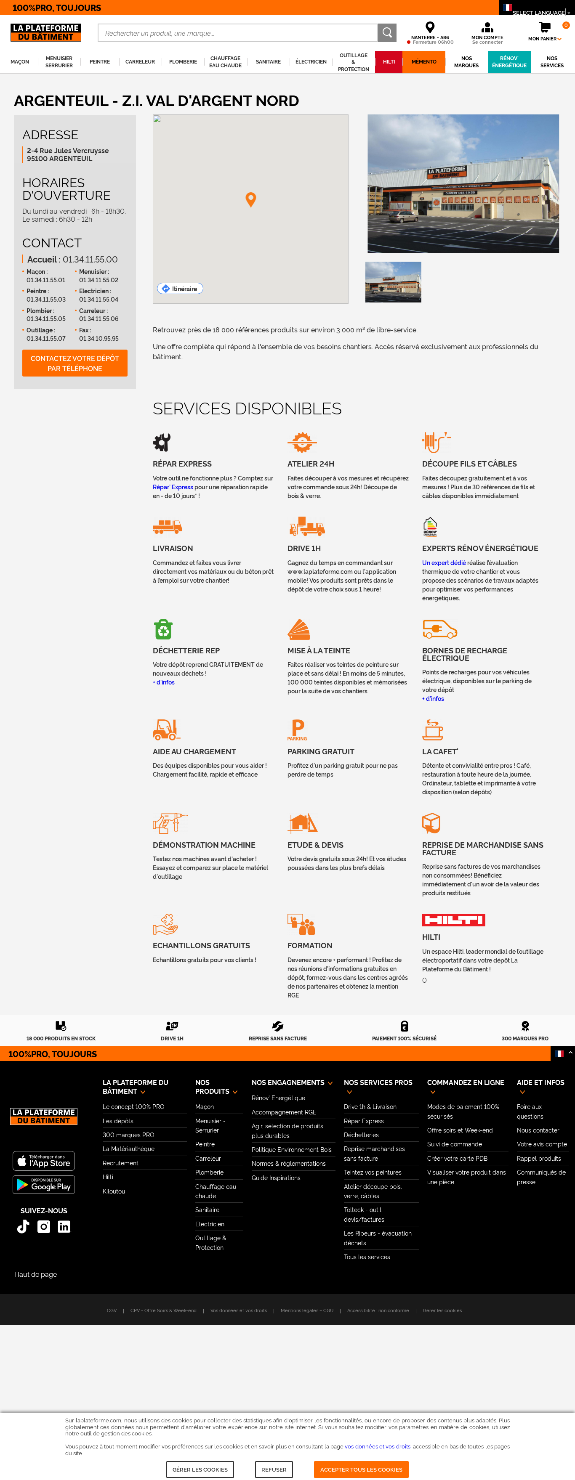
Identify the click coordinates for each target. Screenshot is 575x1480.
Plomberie (209, 1172)
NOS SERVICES (552, 62)
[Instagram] (44, 1226)
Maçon (204, 1106)
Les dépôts (118, 1121)
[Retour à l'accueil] (44, 1121)
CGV (112, 1310)
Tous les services (367, 1256)
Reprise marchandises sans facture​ (374, 1153)
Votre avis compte (542, 1144)
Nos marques (466, 62)
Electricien (209, 1224)
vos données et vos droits (377, 1446)
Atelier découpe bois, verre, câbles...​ (373, 1190)
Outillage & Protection (210, 1242)
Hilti (108, 1176)
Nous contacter (538, 1130)
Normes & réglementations (289, 1163)
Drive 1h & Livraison (370, 1106)
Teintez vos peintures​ (373, 1172)
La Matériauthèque (128, 1148)
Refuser (274, 1469)
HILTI (389, 61)
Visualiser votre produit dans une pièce (466, 1176)
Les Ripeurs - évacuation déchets (378, 1237)
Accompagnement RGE (284, 1112)
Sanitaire (207, 1209)
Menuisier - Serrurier (210, 1125)
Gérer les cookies (200, 1469)
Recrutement (120, 1163)
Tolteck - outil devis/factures (364, 1214)
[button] (250, 200)
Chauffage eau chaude (215, 1190)
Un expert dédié (444, 562)
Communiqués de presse (541, 1176)
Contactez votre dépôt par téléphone (75, 363)
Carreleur (208, 1158)
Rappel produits (539, 1158)
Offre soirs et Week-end (460, 1130)
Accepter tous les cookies (361, 1469)
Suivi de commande (454, 1144)
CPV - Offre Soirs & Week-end (163, 1310)
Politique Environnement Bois (292, 1149)
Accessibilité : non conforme (378, 1310)
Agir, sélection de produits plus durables (287, 1130)
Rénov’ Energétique (278, 1097)
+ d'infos (164, 682)
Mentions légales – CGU (307, 1310)
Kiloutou (114, 1191)
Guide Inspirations (276, 1177)
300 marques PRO (128, 1134)
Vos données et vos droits (238, 1310)
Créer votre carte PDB (457, 1158)
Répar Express (364, 1121)
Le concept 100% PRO (134, 1106)
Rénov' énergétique (509, 62)
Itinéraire (184, 288)
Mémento (424, 61)
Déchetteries (361, 1134)
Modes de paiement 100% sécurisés (463, 1110)
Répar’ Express (173, 487)
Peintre (205, 1144)
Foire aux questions (530, 1110)
